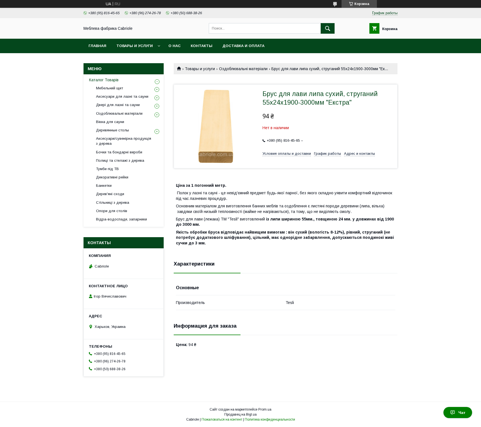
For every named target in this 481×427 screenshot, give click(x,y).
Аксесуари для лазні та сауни (122, 96)
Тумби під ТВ (107, 169)
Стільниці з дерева (112, 202)
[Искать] (328, 28)
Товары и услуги (134, 46)
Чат (461, 412)
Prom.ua (264, 409)
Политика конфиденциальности (270, 419)
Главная (97, 46)
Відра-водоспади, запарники (121, 219)
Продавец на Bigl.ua (240, 414)
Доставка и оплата (243, 46)
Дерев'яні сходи (110, 194)
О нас (174, 46)
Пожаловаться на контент (222, 419)
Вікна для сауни (110, 122)
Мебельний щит (109, 88)
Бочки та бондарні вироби (119, 152)
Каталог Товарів (104, 80)
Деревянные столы (112, 130)
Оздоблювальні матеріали (243, 69)
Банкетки (104, 185)
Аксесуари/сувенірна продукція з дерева (123, 141)
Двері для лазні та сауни (118, 105)
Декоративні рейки (112, 177)
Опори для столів (111, 211)
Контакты (201, 46)
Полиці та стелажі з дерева (120, 160)
